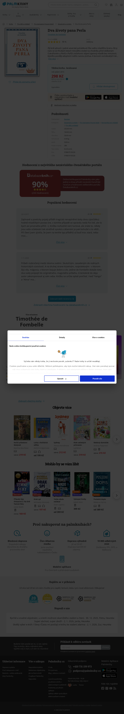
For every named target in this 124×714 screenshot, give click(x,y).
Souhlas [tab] (25, 337)
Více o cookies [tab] (98, 337)
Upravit (60, 379)
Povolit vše (97, 379)
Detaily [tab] (62, 337)
